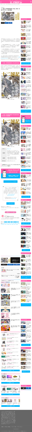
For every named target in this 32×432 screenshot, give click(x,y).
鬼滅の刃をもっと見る (26, 371)
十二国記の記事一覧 (10, 203)
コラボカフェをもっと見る (25, 63)
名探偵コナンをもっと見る (25, 223)
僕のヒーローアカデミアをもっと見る (26, 277)
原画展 (15, 223)
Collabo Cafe (16, 2)
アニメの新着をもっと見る (10, 382)
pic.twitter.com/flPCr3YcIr (10, 195)
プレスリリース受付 (13, 426)
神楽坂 (17, 224)
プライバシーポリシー (19, 426)
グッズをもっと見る (10, 394)
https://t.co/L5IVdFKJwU (11, 194)
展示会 (5, 224)
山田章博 (8, 224)
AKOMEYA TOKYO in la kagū (6, 223)
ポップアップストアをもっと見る (26, 111)
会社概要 (2, 426)
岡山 (10, 224)
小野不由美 (2, 224)
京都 (13, 223)
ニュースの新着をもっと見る (10, 370)
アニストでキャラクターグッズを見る (10, 181)
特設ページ (8, 148)
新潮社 (13, 224)
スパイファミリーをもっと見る (26, 305)
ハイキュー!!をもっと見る (26, 196)
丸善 (11, 223)
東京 (14, 224)
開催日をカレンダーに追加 (10, 212)
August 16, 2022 (13, 198)
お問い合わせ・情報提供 (7, 426)
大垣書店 (18, 223)
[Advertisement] (10, 30)
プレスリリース (9, 420)
